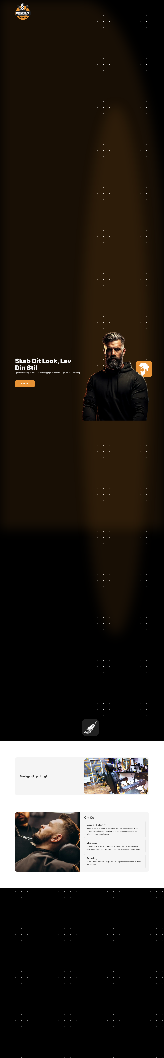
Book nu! (25, 383)
